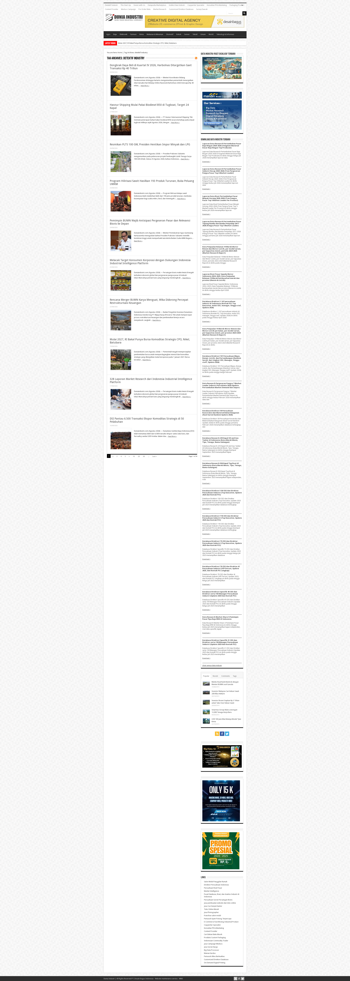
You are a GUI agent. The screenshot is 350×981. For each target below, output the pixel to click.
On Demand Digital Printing (214, 963)
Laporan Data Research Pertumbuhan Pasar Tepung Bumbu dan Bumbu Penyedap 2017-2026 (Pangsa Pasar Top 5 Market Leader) (221, 223)
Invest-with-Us (139, 5)
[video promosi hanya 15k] (221, 821)
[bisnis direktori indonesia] (220, 869)
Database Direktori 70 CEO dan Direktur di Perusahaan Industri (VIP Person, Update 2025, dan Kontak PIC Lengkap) (221, 568)
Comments (225, 676)
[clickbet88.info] (194, 27)
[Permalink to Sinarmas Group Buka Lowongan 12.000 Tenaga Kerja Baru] (206, 714)
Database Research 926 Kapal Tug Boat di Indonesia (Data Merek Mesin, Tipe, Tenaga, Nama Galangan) (222, 465)
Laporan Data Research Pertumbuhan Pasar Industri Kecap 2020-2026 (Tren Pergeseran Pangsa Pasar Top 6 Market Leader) (221, 171)
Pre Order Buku (144, 9)
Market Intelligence (211, 891)
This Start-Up (125, 5)
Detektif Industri (111, 5)
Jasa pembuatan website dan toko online (220, 903)
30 (144, 456)
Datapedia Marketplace (157, 5)
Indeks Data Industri (177, 5)
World (211, 34)
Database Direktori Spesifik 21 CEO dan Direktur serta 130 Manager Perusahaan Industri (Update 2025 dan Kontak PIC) (220, 642)
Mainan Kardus (210, 953)
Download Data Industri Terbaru (215, 139)
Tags (235, 676)
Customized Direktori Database (181, 9)
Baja (115, 34)
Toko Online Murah (211, 909)
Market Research (159, 9)
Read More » (145, 85)
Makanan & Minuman (155, 34)
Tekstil (194, 34)
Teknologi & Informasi (225, 34)
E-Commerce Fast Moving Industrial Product (221, 922)
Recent (215, 676)
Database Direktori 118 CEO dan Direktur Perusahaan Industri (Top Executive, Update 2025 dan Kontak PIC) (222, 518)
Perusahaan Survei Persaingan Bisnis (218, 900)
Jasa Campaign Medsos (213, 944)
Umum (203, 34)
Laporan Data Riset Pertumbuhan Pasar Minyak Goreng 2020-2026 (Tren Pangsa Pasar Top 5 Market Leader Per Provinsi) (220, 198)
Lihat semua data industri (212, 665)
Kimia (141, 34)
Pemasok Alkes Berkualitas (214, 956)
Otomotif (169, 34)
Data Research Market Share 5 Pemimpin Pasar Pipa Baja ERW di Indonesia (220, 618)
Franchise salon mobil (212, 915)
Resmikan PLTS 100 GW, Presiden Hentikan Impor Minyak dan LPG (150, 144)
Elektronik (123, 34)
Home (120, 53)
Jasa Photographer (211, 912)
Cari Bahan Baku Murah (213, 934)
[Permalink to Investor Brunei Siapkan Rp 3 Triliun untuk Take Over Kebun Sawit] (206, 704)
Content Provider (111, 9)
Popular (206, 676)
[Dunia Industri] (124, 19)
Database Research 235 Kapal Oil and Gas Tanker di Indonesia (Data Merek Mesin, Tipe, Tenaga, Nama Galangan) (220, 440)
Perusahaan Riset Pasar (213, 888)
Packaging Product (237, 5)
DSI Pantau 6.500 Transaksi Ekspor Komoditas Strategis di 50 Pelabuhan (146, 43)
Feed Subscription (196, 58)
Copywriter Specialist (196, 5)
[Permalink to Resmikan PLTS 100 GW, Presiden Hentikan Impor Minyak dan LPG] (121, 172)
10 (134, 456)
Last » (154, 456)
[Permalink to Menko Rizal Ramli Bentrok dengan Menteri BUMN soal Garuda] (206, 685)
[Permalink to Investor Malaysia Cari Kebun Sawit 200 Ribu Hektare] (206, 694)
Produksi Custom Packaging (215, 937)
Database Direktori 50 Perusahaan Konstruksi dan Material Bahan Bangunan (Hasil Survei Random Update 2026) (220, 413)
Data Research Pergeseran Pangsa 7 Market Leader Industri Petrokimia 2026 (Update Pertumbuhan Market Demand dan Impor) (221, 385)
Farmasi (133, 34)
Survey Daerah (202, 9)
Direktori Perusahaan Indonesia (216, 885)
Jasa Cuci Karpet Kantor (213, 906)
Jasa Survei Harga (211, 947)
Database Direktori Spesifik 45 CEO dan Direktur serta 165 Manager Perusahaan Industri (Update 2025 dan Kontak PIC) (220, 594)
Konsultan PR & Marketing (217, 5)
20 (139, 456)
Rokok (178, 34)
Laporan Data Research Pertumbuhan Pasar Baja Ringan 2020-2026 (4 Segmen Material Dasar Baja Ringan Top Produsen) (221, 146)
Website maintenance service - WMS (169, 979)
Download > (206, 161)
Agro (108, 34)
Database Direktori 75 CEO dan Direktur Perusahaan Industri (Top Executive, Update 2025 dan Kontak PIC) (222, 543)
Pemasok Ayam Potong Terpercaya (217, 919)
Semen (186, 34)
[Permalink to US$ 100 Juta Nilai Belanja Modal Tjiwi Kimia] (206, 723)
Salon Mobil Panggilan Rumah (215, 882)
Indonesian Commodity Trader (216, 941)
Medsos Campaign (128, 9)
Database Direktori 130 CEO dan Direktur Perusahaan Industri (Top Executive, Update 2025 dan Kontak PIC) (222, 493)
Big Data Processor (211, 950)
